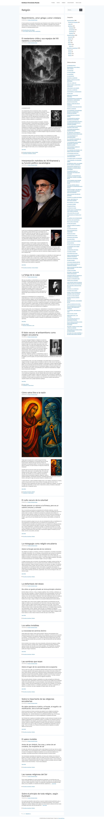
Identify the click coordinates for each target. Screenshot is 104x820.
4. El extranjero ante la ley (72, 153)
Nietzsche (30, 31)
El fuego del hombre (71, 223)
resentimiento (37, 31)
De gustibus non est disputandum (74, 218)
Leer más (24, 149)
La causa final (70, 70)
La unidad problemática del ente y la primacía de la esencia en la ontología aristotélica (74, 123)
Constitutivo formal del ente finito (74, 106)
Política (24, 324)
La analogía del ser (71, 65)
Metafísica (70, 26)
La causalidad (70, 74)
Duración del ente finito (72, 101)
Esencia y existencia (71, 108)
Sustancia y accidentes (72, 77)
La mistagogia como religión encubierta (39, 543)
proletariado (30, 153)
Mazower (24, 325)
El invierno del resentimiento (73, 219)
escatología (25, 153)
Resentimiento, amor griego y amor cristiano (41, 18)
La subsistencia (70, 76)
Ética (30, 30)
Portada (53, 2)
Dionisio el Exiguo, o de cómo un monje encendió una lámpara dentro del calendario (74, 191)
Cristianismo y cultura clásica (28, 385)
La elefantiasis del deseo (33, 584)
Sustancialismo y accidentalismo (74, 91)
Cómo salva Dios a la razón (34, 392)
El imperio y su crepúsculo (72, 288)
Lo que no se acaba (71, 270)
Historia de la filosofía (73, 22)
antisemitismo (29, 325)
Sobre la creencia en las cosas (73, 304)
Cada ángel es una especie (73, 88)
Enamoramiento (70, 242)
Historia (33, 152)
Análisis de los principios (72, 280)
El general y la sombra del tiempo (74, 197)
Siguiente (28, 813)
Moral (69, 42)
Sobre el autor (78, 2)
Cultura (69, 49)
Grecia (70, 46)
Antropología (72, 29)
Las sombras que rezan (32, 661)
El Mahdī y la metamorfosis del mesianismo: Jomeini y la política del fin (74, 177)
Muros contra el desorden (72, 221)
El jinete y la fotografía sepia (73, 278)
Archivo (58, 2)
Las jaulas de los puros (72, 290)
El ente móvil (70, 93)
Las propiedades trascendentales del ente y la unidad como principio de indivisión (74, 112)
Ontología (71, 27)
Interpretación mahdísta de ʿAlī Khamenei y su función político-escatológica (41, 162)
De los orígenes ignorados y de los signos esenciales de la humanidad (74, 323)
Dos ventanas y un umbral (73, 202)
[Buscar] (80, 10)
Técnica (69, 55)
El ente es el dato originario (73, 295)
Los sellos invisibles (30, 625)
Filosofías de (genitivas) (27, 152)
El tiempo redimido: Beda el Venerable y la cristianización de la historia (74, 186)
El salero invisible (29, 739)
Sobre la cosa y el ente (72, 313)
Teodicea (71, 33)
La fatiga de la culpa (31, 275)
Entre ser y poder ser (71, 82)
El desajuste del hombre (72, 237)
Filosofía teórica (70, 20)
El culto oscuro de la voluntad (35, 500)
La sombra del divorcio (72, 228)
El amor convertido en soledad (73, 241)
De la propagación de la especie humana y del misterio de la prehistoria (74, 307)
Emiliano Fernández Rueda (30, 3)
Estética (70, 38)
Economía (70, 37)
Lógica (69, 24)
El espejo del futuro (71, 206)
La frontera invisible (71, 204)
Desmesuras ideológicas (72, 258)
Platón (34, 31)
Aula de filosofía (70, 2)
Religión (33, 30)
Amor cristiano (25, 31)
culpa (33, 325)
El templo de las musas (72, 235)
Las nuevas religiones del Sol (34, 774)
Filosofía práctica (26, 30)
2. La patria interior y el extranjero (74, 158)
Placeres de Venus (71, 233)
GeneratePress (61, 818)
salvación (34, 153)
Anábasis (63, 2)
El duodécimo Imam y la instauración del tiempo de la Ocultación (73, 172)
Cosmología (71, 31)
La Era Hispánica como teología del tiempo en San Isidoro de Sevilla (74, 182)
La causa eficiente (71, 72)
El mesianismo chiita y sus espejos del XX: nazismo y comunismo (40, 39)
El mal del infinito (71, 239)
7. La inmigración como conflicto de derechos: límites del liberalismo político (74, 144)
